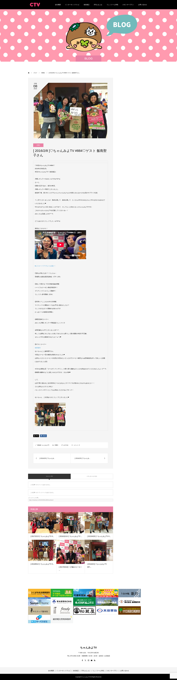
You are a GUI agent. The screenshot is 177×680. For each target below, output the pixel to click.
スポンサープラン (128, 4)
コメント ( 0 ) (49, 476)
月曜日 (38, 145)
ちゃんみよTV (45, 445)
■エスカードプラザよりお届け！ (45, 266)
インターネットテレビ (72, 4)
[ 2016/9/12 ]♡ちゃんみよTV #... (42, 564)
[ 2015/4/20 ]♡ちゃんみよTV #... (99, 536)
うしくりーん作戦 (112, 4)
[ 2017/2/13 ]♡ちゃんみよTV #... (42, 536)
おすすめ (65, 445)
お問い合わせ (142, 4)
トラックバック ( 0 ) (92, 476)
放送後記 (86, 4)
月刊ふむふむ (98, 4)
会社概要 (58, 4)
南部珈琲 (38, 348)
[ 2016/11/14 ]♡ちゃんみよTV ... (70, 536)
